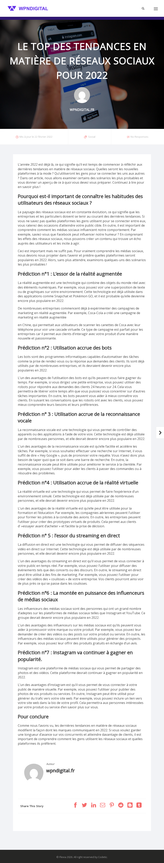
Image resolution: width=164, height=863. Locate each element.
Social (91, 136)
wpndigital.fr (60, 770)
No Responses (139, 136)
